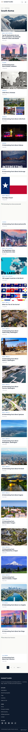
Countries (3, 698)
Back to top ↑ (24, 729)
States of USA (4, 700)
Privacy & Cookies (5, 709)
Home (2, 8)
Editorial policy (4, 711)
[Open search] (22, 2)
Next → (18, 667)
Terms (2, 706)
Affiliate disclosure (5, 714)
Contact (2, 716)
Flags (2, 695)
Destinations (4, 690)
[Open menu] (25, 2)
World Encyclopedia (5, 692)
